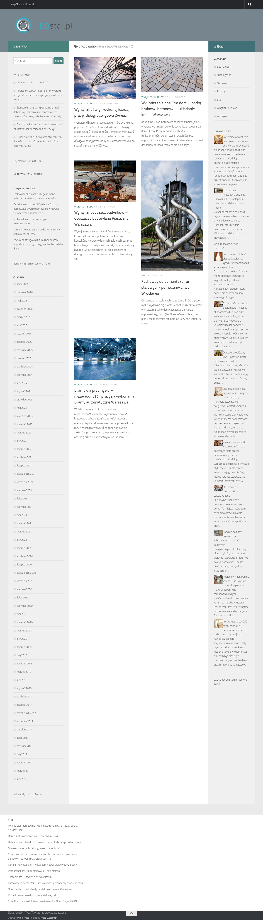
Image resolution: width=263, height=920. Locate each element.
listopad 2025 (24, 341)
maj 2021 (22, 515)
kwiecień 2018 (25, 663)
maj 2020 (22, 614)
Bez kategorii (224, 66)
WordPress (23, 917)
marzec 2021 (24, 531)
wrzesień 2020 (25, 581)
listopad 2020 (24, 564)
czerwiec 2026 (25, 292)
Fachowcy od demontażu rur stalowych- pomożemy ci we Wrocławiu (165, 287)
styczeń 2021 (24, 548)
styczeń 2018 (24, 688)
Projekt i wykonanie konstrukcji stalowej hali (32, 895)
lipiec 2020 (22, 597)
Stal (144, 275)
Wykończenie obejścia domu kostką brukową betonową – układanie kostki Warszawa (171, 109)
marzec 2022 (24, 432)
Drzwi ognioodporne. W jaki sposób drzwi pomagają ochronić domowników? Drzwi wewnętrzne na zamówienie (36, 209)
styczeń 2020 (24, 647)
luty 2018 (22, 680)
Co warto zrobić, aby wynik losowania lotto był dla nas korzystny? (230, 357)
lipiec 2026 (22, 284)
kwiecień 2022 (25, 424)
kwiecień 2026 (25, 308)
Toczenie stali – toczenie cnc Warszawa (30, 877)
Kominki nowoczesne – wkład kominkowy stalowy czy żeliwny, (42, 864)
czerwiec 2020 (25, 605)
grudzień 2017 (25, 696)
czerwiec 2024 (25, 374)
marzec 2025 (24, 358)
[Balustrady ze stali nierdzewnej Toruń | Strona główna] (46, 25)
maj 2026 (22, 300)
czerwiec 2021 (25, 506)
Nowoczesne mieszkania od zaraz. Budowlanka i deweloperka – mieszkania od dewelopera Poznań (230, 199)
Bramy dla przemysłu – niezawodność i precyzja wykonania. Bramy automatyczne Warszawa (104, 396)
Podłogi (221, 91)
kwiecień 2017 (25, 762)
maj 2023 (22, 407)
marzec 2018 (24, 671)
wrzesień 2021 (25, 482)
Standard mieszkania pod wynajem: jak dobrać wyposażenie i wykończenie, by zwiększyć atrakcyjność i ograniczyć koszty (37, 112)
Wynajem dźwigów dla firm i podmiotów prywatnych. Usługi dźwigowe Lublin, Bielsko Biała (38, 244)
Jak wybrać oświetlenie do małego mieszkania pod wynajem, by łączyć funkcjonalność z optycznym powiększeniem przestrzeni (231, 145)
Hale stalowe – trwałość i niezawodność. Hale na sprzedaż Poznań (45, 842)
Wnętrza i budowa (85, 103)
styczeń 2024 (24, 391)
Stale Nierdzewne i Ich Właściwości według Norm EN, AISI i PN (42, 901)
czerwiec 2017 (25, 746)
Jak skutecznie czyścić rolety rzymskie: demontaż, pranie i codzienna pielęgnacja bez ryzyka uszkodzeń (230, 630)
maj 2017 (22, 754)
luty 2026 (22, 325)
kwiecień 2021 (25, 523)
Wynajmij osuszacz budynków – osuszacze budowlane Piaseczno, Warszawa (102, 218)
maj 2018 (22, 655)
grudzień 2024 (25, 366)
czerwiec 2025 (25, 350)
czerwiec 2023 (25, 399)
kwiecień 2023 (25, 416)
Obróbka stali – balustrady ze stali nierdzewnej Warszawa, (40, 889)
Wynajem (222, 116)
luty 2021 (22, 539)
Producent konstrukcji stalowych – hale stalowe (34, 870)
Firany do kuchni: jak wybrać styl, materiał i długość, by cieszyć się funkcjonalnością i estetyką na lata (38, 141)
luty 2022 (22, 440)
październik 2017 (26, 713)
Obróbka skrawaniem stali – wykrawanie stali (33, 836)
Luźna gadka (224, 75)
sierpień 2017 (24, 729)
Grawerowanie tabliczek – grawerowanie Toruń (34, 848)
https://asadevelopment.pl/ (32, 82)
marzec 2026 (24, 317)
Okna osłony (224, 83)
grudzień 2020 (25, 556)
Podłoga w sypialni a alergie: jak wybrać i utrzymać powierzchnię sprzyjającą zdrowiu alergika (37, 95)
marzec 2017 (24, 770)
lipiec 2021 (22, 498)
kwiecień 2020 (25, 622)
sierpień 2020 (24, 589)
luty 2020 (22, 638)
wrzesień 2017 (25, 721)
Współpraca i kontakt (23, 4)
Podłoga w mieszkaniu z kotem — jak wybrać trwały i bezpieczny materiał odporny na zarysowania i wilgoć (231, 585)
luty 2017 (22, 779)
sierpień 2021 (24, 490)
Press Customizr (48, 917)
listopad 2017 (24, 704)
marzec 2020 (24, 630)
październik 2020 (26, 572)
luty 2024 (22, 383)
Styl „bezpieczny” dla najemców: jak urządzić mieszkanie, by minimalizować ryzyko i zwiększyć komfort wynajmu (231, 397)
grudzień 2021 (25, 457)
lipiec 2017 (22, 737)
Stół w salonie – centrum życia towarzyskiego (227, 491)
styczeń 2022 (24, 449)
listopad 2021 (24, 465)
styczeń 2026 (24, 333)
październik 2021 (26, 473)
